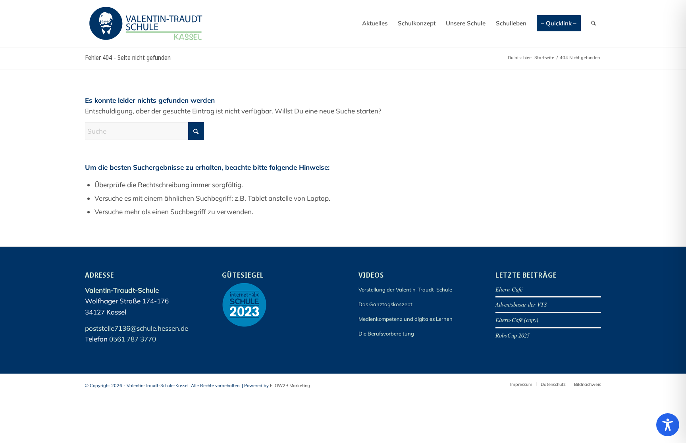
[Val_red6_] (145, 23)
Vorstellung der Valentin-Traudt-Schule (405, 289)
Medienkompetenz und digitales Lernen (405, 319)
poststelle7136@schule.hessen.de (136, 328)
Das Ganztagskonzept (385, 304)
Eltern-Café (508, 289)
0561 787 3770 (132, 339)
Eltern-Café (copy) (516, 320)
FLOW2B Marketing (290, 385)
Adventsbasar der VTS (521, 304)
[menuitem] (375, 23)
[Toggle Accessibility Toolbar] (667, 424)
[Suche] (593, 23)
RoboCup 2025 (512, 335)
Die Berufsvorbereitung (386, 333)
